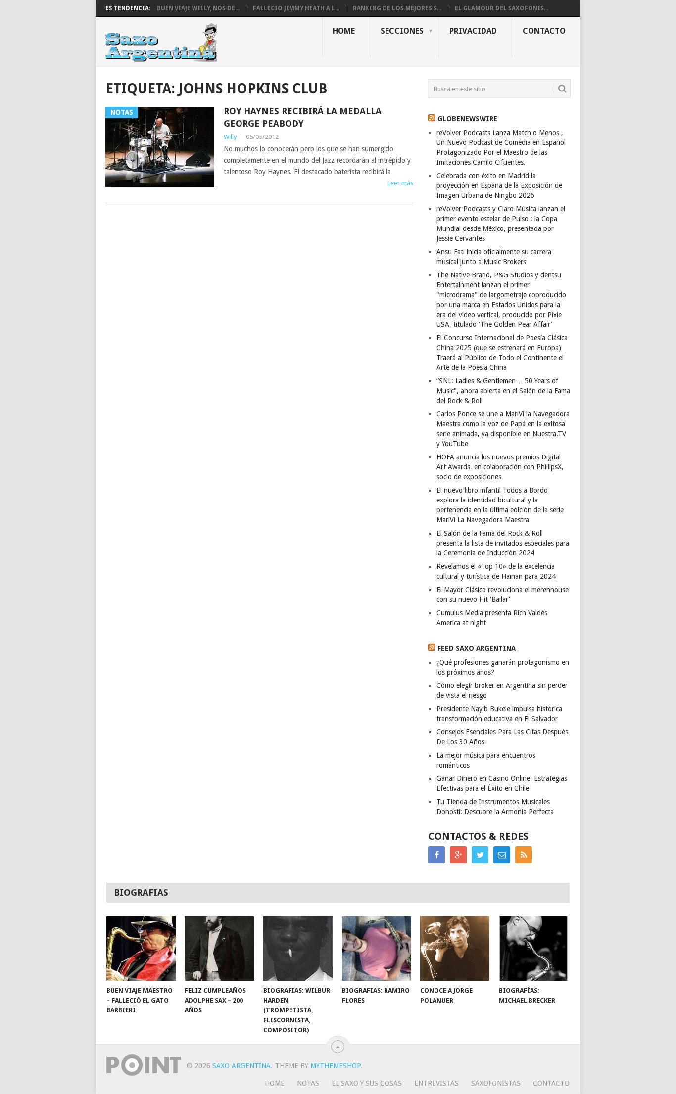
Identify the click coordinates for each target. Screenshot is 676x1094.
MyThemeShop (335, 1066)
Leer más (400, 183)
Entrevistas (436, 1083)
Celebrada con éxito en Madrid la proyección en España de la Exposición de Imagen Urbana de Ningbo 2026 (499, 185)
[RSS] (523, 854)
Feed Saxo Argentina (476, 648)
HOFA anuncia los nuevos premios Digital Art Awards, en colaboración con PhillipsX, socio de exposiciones (500, 467)
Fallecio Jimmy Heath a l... (296, 8)
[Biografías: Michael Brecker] (533, 948)
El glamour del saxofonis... (501, 8)
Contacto (544, 31)
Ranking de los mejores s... (397, 8)
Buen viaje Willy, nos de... (198, 8)
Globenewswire (467, 119)
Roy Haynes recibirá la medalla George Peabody (303, 117)
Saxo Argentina (241, 1066)
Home (344, 31)
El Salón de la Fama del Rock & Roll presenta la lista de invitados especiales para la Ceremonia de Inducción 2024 (502, 543)
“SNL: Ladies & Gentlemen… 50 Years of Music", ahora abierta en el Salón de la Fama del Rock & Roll (503, 391)
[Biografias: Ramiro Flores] (376, 948)
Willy (230, 136)
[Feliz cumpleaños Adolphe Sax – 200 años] (219, 948)
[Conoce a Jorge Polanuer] (454, 948)
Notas (308, 1083)
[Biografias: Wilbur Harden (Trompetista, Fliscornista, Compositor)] (298, 948)
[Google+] (458, 854)
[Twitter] (480, 854)
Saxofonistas (496, 1083)
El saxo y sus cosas (367, 1083)
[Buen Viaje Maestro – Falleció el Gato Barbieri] (141, 948)
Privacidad (473, 31)
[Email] (501, 854)
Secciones (402, 31)
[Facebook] (436, 854)
